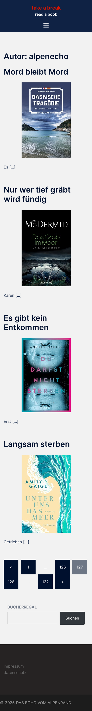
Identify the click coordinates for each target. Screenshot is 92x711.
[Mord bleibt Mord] (46, 119)
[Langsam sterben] (46, 493)
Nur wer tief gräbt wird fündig (37, 194)
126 (62, 567)
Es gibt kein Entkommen (26, 322)
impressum (14, 666)
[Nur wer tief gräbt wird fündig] (46, 247)
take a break (46, 8)
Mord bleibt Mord (36, 72)
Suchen (72, 618)
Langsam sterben (37, 444)
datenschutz (15, 672)
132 (45, 581)
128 (11, 581)
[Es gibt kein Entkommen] (46, 374)
